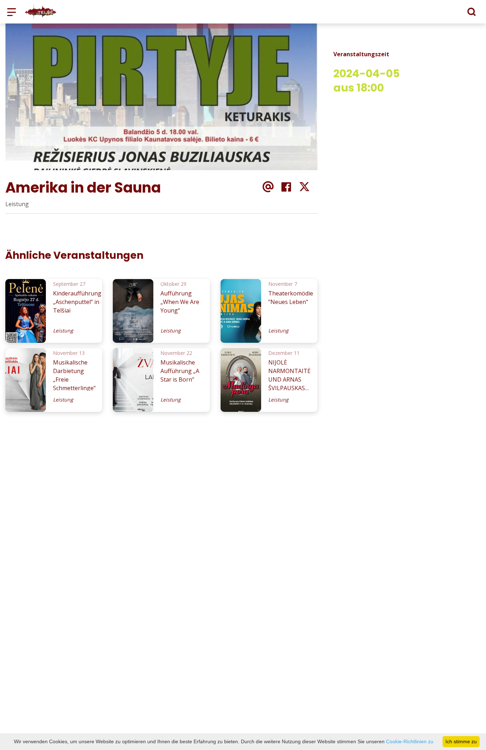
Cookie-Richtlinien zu (409, 741)
